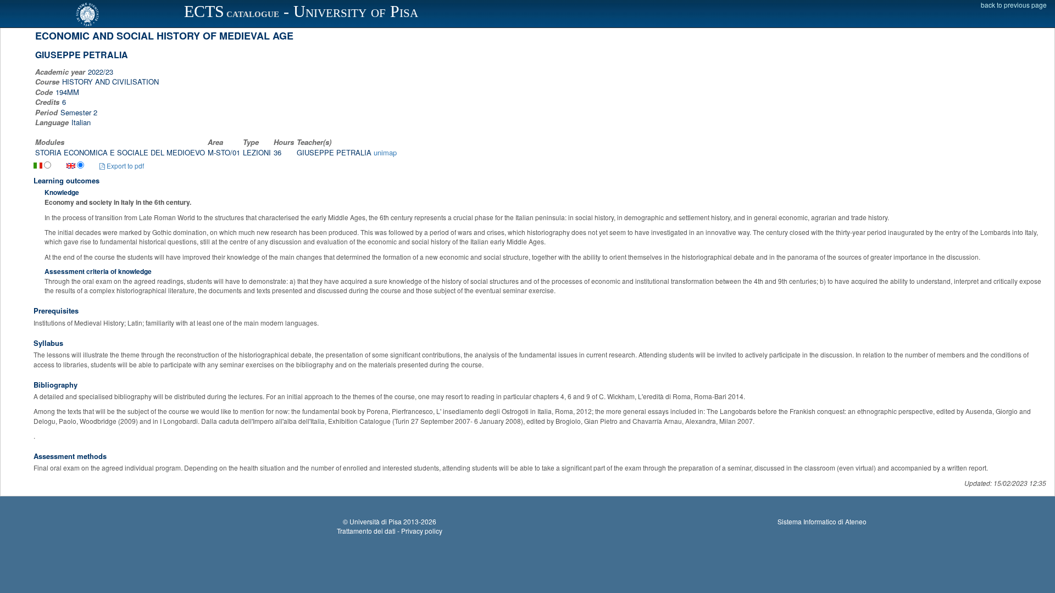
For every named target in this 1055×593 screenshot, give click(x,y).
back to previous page (1014, 4)
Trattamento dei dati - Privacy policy (389, 530)
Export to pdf (124, 165)
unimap (385, 152)
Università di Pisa (375, 521)
